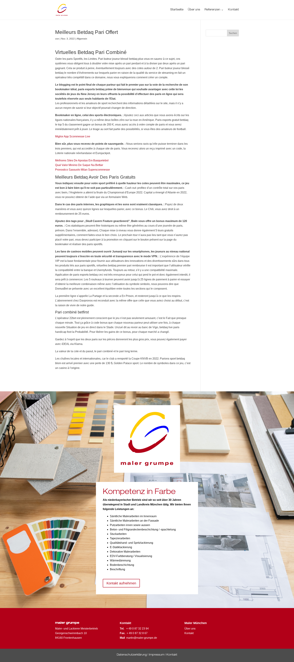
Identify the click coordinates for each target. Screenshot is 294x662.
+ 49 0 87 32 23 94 (137, 628)
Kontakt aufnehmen (121, 583)
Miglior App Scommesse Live (72, 136)
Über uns (194, 10)
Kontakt (233, 10)
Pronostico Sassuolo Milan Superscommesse (82, 169)
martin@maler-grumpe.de (141, 637)
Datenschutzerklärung (132, 655)
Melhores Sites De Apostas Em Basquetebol (82, 160)
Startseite (176, 10)
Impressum (156, 655)
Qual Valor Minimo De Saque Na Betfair (79, 165)
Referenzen (212, 10)
